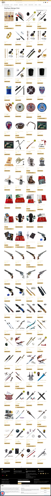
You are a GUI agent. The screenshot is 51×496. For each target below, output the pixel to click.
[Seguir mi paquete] (14, 469)
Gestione (45, 492)
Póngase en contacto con (43, 0)
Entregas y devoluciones (5, 482)
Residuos (45, 490)
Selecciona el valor (40, 153)
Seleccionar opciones (8, 44)
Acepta (45, 488)
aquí (15, 473)
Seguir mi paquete (18, 471)
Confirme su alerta (9, 28)
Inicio (5, 6)
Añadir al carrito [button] (18, 25)
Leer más (6, 26)
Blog (38, 0)
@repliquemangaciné (41, 481)
